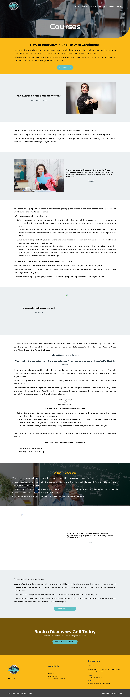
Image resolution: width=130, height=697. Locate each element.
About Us (85, 6)
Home (77, 6)
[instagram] (11, 678)
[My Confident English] (13, 6)
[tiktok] (14, 678)
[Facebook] (9, 678)
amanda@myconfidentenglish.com (99, 683)
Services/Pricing (96, 6)
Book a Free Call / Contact (112, 6)
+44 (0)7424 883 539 (95, 678)
